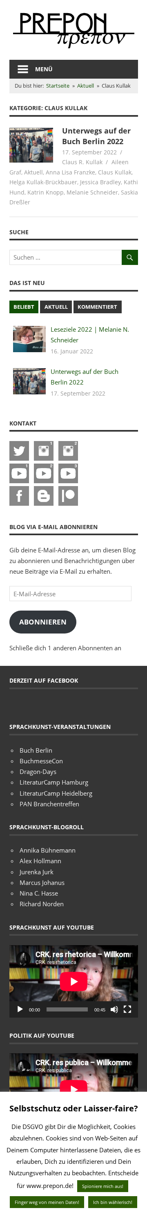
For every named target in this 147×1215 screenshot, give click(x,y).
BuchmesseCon (41, 761)
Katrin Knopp (45, 192)
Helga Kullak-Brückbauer (43, 182)
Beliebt (23, 306)
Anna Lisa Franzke (70, 172)
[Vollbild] (127, 1009)
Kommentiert (97, 306)
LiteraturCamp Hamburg (54, 782)
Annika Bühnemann (48, 850)
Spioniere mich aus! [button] (102, 1186)
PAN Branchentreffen (49, 804)
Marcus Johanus (42, 882)
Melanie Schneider (92, 192)
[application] (73, 981)
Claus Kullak (114, 172)
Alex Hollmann (40, 861)
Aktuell (33, 172)
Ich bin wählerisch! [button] (112, 1202)
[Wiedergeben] (20, 1009)
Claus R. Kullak (82, 162)
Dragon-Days (38, 771)
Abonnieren (43, 622)
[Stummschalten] (114, 1009)
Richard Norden (42, 904)
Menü (44, 69)
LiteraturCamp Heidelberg (56, 793)
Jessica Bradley (100, 182)
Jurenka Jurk (36, 872)
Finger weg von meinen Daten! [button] (47, 1202)
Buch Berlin (36, 750)
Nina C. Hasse (39, 893)
